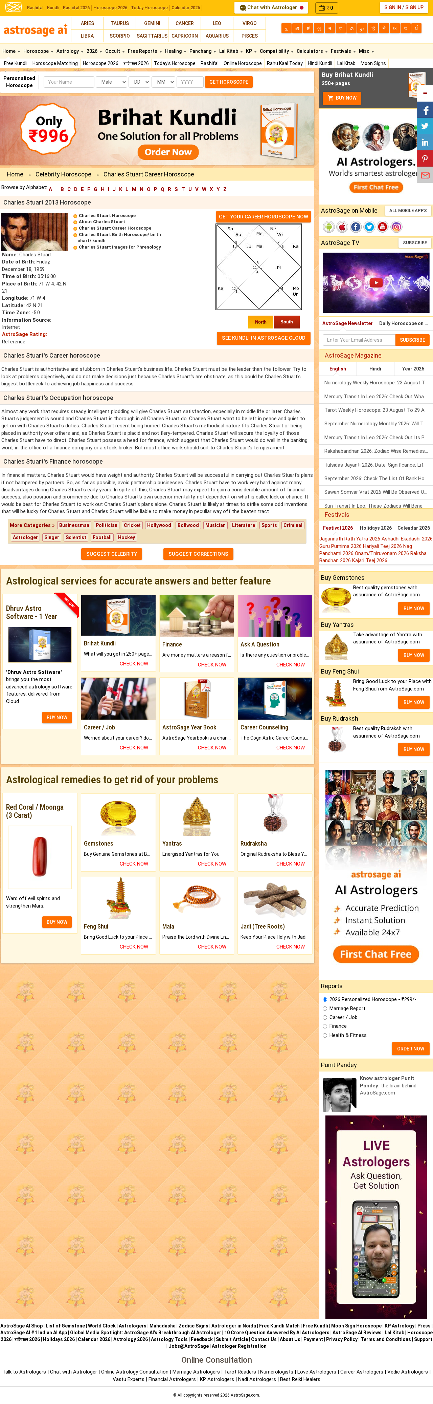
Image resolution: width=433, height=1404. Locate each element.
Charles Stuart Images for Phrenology (120, 247)
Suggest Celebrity (111, 554)
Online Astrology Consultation (135, 1372)
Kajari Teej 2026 (369, 560)
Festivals (341, 51)
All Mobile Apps (408, 210)
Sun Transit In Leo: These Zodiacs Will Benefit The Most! (378, 506)
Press (424, 1325)
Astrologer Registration (239, 1346)
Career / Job (343, 1017)
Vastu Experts (128, 1379)
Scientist (76, 537)
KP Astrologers (217, 1379)
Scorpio (120, 36)
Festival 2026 (338, 528)
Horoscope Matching (55, 63)
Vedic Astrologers (407, 1372)
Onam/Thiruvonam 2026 (382, 553)
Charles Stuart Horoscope (107, 215)
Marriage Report (347, 1008)
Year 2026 (413, 368)
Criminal (292, 525)
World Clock (102, 1325)
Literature (243, 525)
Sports (269, 525)
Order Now (410, 1048)
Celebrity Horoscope (63, 174)
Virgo (250, 23)
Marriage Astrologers (197, 1372)
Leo (217, 23)
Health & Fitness (348, 1035)
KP (249, 51)
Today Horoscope (149, 7)
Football (102, 537)
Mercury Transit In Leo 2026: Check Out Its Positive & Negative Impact (378, 437)
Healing (174, 51)
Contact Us (264, 1339)
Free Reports (143, 51)
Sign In (392, 7)
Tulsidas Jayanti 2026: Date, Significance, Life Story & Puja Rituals (378, 465)
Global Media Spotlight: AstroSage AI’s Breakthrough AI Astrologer (145, 1332)
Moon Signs (373, 63)
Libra (87, 36)
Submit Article (232, 1339)
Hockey (126, 537)
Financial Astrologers (172, 1379)
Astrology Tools (169, 1339)
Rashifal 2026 (76, 7)
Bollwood (188, 525)
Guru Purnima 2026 (341, 546)
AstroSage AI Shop (21, 1325)
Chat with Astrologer (272, 7)
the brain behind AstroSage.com (388, 1085)
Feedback (202, 1339)
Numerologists (277, 1372)
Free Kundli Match (279, 1325)
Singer (51, 537)
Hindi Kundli (320, 63)
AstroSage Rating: (24, 334)
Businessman (74, 525)
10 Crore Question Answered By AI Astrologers (276, 1332)
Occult (113, 51)
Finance (338, 1026)
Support (423, 1339)
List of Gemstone (65, 1325)
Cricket (132, 525)
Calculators (310, 51)
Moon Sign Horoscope (356, 1325)
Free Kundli (15, 63)
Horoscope (36, 51)
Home (9, 51)
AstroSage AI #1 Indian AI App (33, 1332)
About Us (290, 1339)
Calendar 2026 (186, 7)
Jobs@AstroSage (188, 1346)
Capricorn (185, 36)
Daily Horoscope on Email (406, 323)
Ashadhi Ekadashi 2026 (407, 539)
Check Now (134, 664)
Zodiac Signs (193, 1325)
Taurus (120, 23)
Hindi (375, 368)
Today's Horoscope (175, 63)
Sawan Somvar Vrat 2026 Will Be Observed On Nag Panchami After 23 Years (378, 492)
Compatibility (275, 51)
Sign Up (414, 7)
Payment (313, 1339)
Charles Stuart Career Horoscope (115, 228)
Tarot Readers (240, 1372)
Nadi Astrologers (257, 1379)
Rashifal (35, 7)
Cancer (185, 23)
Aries (87, 23)
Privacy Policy (342, 1339)
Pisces (250, 36)
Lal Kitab (346, 63)
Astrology (68, 51)
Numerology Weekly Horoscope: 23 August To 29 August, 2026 (378, 383)
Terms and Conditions (386, 1339)
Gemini (152, 23)
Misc (364, 51)
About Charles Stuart (102, 221)
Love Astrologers (316, 1372)
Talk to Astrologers (24, 1372)
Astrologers (132, 1325)
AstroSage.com (245, 1395)
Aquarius (217, 36)
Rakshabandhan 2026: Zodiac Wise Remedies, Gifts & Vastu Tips (378, 451)
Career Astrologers (361, 1372)
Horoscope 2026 (110, 7)
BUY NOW (57, 717)
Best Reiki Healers (300, 1379)
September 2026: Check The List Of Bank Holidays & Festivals (378, 478)
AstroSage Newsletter (347, 323)
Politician (106, 525)
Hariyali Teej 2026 (383, 546)
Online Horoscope (243, 63)
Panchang (200, 51)
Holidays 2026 (376, 528)
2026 (92, 51)
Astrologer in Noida (233, 1325)
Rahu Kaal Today (285, 63)
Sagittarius (152, 36)
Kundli (53, 7)
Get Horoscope (228, 82)
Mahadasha (163, 1325)
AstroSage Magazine (353, 355)
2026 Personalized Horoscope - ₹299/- (372, 999)
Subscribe (415, 242)
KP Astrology (399, 1325)
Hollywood (159, 525)
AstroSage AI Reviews (357, 1332)
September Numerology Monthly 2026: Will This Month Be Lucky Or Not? (378, 424)
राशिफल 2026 (136, 63)
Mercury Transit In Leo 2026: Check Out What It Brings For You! (378, 396)
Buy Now (346, 98)
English (337, 368)
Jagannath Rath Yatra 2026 (350, 539)
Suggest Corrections (198, 554)
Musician (215, 525)
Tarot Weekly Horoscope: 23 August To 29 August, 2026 (378, 410)
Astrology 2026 (130, 1339)
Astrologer (25, 537)
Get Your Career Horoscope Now (263, 217)
